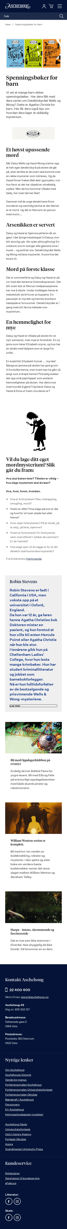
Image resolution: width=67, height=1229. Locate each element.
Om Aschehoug (14, 1070)
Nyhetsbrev (12, 1173)
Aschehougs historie (18, 1075)
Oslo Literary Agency (18, 1134)
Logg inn (44, 6)
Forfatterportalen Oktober (21, 1094)
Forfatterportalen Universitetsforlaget (29, 1089)
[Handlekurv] (51, 6)
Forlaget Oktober (15, 1139)
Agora (9, 1144)
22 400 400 (19, 990)
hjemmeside (34, 558)
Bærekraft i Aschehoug (19, 1099)
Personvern (12, 1104)
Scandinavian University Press (24, 1149)
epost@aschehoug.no (35, 997)
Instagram (17, 1201)
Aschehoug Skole (16, 1124)
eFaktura (10, 1183)
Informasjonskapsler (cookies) (24, 1114)
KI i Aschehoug (14, 1109)
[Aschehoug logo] (17, 6)
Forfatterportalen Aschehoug (23, 1084)
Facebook (8, 1201)
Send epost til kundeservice (22, 1178)
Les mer (15, 705)
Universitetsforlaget (17, 1129)
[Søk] (61, 16)
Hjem (8, 24)
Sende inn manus (16, 1079)
